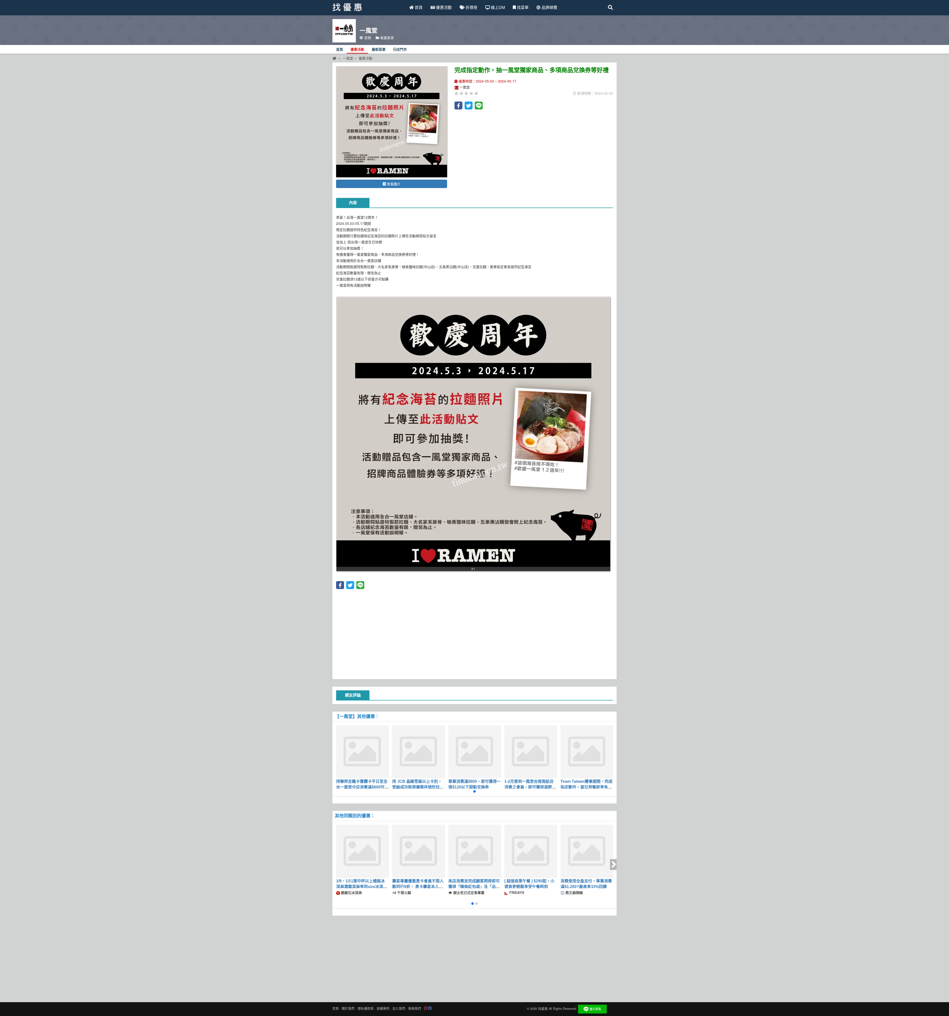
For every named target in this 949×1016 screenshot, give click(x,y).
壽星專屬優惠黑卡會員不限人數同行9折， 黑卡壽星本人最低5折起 (418, 886)
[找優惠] (334, 58)
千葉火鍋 (403, 892)
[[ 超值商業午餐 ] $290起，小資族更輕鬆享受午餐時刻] (530, 851)
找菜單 (522, 7)
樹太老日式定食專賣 (468, 892)
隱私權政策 (366, 1008)
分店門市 (400, 49)
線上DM (497, 7)
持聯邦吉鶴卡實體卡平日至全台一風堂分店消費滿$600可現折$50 (362, 787)
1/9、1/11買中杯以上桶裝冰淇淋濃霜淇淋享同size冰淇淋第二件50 (361, 886)
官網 (367, 37)
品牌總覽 (548, 7)
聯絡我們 (414, 1008)
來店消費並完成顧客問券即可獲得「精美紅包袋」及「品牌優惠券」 (474, 886)
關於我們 (348, 1008)
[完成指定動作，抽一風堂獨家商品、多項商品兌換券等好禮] (391, 121)
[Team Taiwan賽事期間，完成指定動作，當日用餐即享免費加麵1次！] (587, 751)
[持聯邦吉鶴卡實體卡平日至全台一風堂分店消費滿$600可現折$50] (362, 751)
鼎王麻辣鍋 (573, 892)
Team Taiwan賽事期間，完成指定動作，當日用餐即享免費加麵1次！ (586, 787)
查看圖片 (393, 183)
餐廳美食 (386, 37)
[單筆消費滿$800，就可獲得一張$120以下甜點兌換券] (474, 751)
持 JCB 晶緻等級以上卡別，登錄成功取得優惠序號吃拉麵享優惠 (418, 787)
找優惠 (543, 1008)
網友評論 (353, 695)
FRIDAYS (516, 892)
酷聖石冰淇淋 (351, 892)
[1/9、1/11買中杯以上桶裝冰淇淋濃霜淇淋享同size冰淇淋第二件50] (362, 851)
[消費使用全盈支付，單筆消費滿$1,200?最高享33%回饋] (587, 851)
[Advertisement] (474, 633)
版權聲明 (383, 1008)
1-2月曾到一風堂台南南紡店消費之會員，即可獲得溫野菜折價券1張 (530, 787)
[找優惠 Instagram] (425, 1008)
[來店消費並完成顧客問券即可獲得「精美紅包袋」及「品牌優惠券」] (474, 851)
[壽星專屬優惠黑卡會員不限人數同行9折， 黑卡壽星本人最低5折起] (418, 851)
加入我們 (398, 1008)
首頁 (418, 7)
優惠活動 (443, 7)
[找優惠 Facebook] (429, 1008)
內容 (353, 203)
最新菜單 (379, 49)
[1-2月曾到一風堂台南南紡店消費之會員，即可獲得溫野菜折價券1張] (530, 751)
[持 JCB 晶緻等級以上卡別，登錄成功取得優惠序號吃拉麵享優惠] (418, 751)
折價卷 (471, 7)
